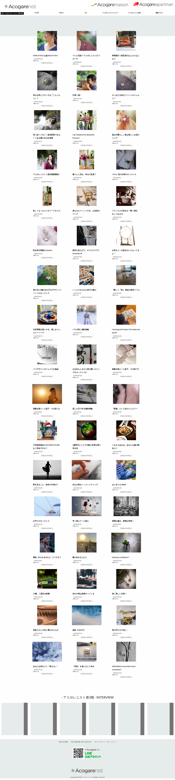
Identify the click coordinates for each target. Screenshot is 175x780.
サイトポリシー (100, 742)
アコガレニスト (87, 777)
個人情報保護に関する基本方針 (81, 742)
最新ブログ (159, 13)
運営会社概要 (63, 742)
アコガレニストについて (110, 13)
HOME (37, 13)
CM (86, 13)
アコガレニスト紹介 (134, 13)
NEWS (61, 13)
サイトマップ (112, 742)
